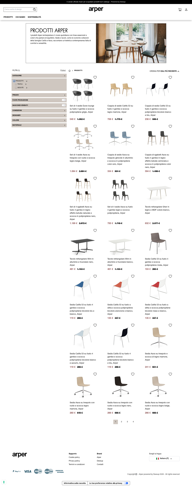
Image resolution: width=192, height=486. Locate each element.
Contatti (100, 465)
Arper (99, 457)
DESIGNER (16, 115)
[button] (164, 458)
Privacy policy (74, 461)
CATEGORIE (17, 76)
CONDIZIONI (17, 110)
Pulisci (63, 71)
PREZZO (15, 95)
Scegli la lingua (155, 454)
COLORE (15, 120)
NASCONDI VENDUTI (20, 105)
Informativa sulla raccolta (75, 483)
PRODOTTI (8, 17)
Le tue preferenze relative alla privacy (105, 483)
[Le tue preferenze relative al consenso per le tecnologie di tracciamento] (4, 482)
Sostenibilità (34, 17)
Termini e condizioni (77, 465)
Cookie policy (74, 457)
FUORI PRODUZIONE (20, 100)
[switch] (64, 100)
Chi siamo (20, 17)
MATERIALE (16, 125)
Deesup (100, 461)
